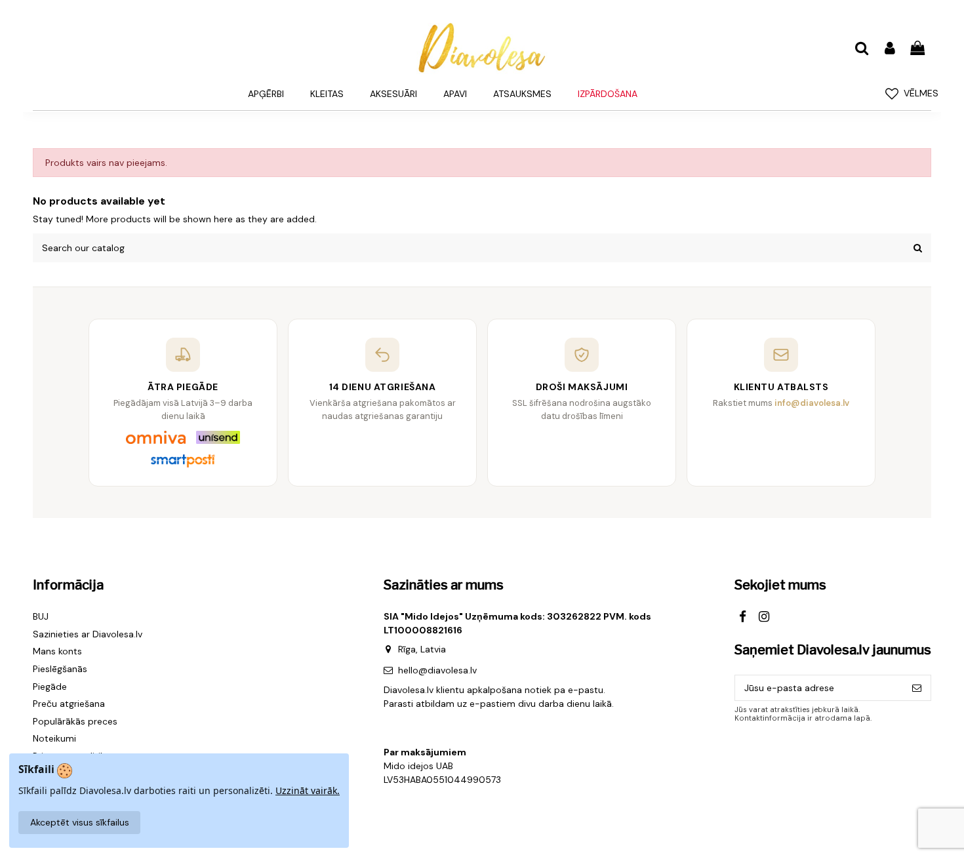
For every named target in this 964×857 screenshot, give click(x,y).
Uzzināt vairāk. (307, 790)
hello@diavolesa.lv (437, 670)
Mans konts (57, 651)
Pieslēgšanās (60, 669)
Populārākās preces (75, 721)
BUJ (41, 616)
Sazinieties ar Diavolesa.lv (87, 634)
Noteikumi (54, 738)
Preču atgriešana (69, 703)
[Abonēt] (917, 687)
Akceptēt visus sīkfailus (79, 822)
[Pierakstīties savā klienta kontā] (889, 49)
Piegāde (50, 686)
